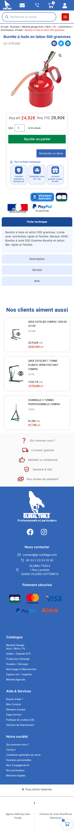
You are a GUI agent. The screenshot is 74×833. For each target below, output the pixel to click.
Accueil (4, 26)
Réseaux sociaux (15, 709)
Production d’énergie (18, 659)
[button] (65, 17)
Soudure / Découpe (17, 664)
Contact (10, 749)
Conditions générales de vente (23, 755)
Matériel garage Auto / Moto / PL (39, 26)
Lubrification (64, 26)
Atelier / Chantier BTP (18, 653)
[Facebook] (30, 532)
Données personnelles (18, 760)
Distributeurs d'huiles (12, 30)
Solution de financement (20, 725)
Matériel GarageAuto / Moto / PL (15, 647)
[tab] (37, 222)
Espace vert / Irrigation (19, 674)
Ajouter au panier (37, 139)
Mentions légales (15, 775)
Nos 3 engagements (17, 765)
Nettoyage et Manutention (21, 669)
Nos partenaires (15, 770)
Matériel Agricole (15, 679)
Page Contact (14, 714)
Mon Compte (13, 704)
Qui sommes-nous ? (17, 744)
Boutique (14, 26)
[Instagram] (44, 532)
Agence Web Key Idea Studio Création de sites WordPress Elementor (39, 816)
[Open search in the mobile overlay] (29, 16)
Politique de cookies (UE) (20, 719)
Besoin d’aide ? (14, 699)
